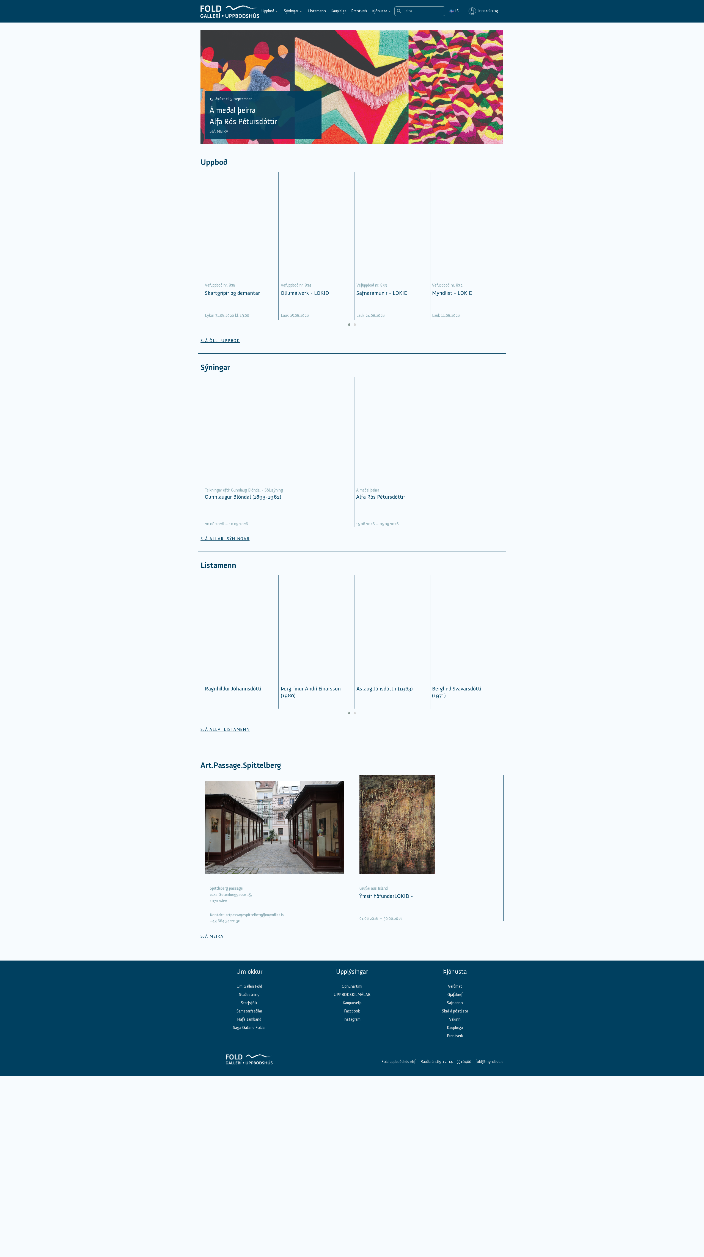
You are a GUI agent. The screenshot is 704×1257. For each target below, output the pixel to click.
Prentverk (359, 11)
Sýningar (291, 11)
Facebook (352, 1011)
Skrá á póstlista (455, 1011)
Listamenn (317, 11)
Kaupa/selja (352, 1002)
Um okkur (249, 971)
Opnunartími (352, 986)
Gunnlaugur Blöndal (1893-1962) (243, 496)
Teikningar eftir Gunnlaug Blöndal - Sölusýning (244, 490)
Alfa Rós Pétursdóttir (380, 496)
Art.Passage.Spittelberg (240, 765)
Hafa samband (249, 1019)
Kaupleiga (338, 11)
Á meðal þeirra (367, 490)
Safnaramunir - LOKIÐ (382, 293)
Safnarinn (455, 1002)
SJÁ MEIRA (219, 131)
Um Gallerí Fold (249, 986)
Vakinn (455, 1019)
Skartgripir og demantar (232, 293)
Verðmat (455, 986)
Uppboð (267, 11)
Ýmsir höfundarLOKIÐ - (386, 896)
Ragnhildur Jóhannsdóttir (234, 688)
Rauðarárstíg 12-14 (436, 1061)
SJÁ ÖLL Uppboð (220, 340)
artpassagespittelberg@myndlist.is (255, 914)
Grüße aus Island (373, 888)
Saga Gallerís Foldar (249, 1027)
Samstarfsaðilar (249, 1011)
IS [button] (454, 11)
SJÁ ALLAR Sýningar (224, 538)
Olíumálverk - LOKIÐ (305, 293)
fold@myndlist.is (489, 1061)
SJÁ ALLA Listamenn (225, 729)
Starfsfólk (249, 1002)
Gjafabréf (455, 994)
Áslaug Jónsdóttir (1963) (384, 688)
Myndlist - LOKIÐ (452, 293)
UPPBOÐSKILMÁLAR (352, 994)
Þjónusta (379, 11)
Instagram (352, 1019)
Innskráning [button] (487, 11)
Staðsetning (249, 994)
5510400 (464, 1061)
